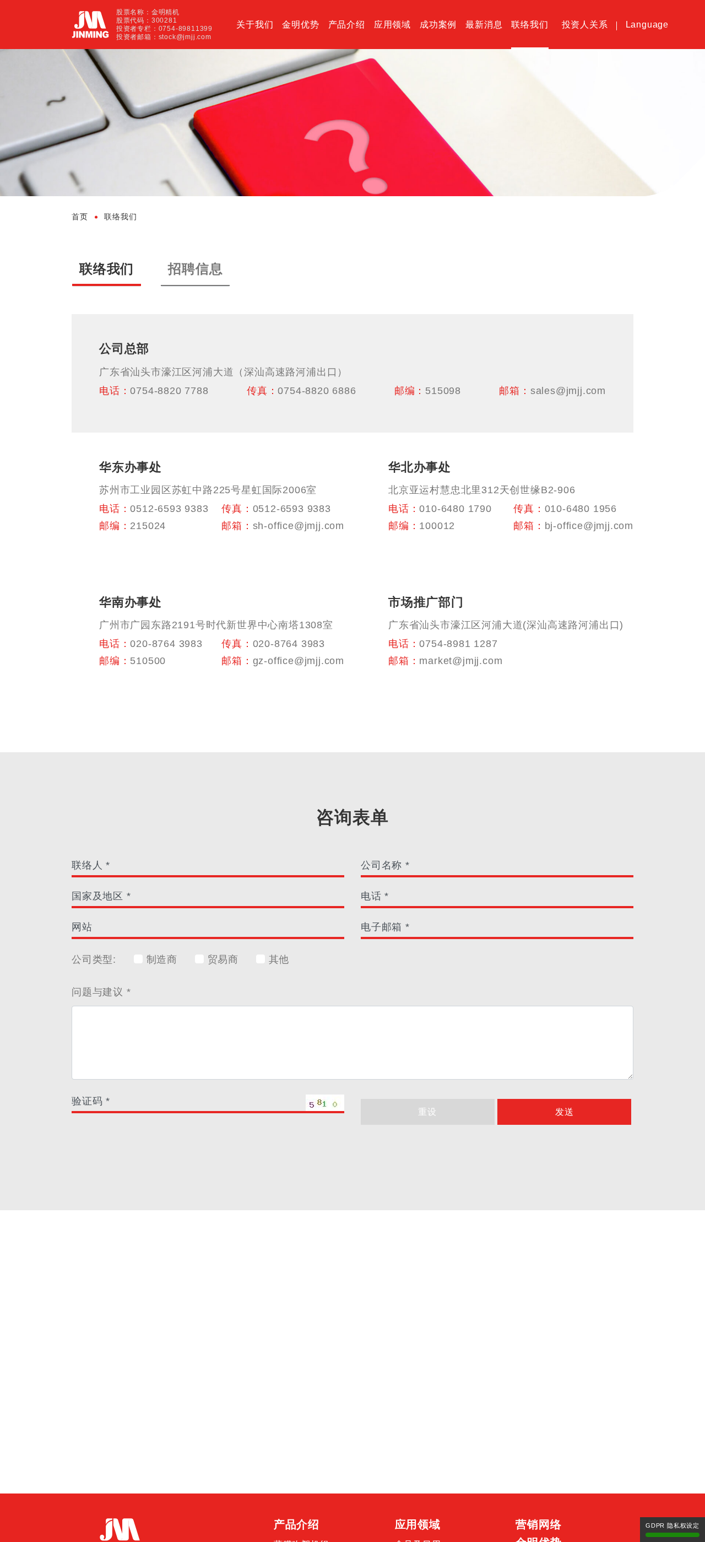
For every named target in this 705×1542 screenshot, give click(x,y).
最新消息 (483, 24)
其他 (277, 959)
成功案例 (438, 24)
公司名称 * (385, 865)
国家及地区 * (101, 896)
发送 (564, 1112)
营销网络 (538, 1524)
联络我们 (529, 24)
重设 (427, 1112)
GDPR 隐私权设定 (672, 1525)
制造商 (160, 959)
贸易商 (221, 959)
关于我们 (254, 24)
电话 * (375, 896)
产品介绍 (346, 24)
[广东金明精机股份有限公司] (90, 24)
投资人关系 (585, 24)
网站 (82, 926)
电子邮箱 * (385, 926)
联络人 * (91, 865)
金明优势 (300, 24)
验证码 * (91, 1101)
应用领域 (392, 24)
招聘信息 (195, 268)
